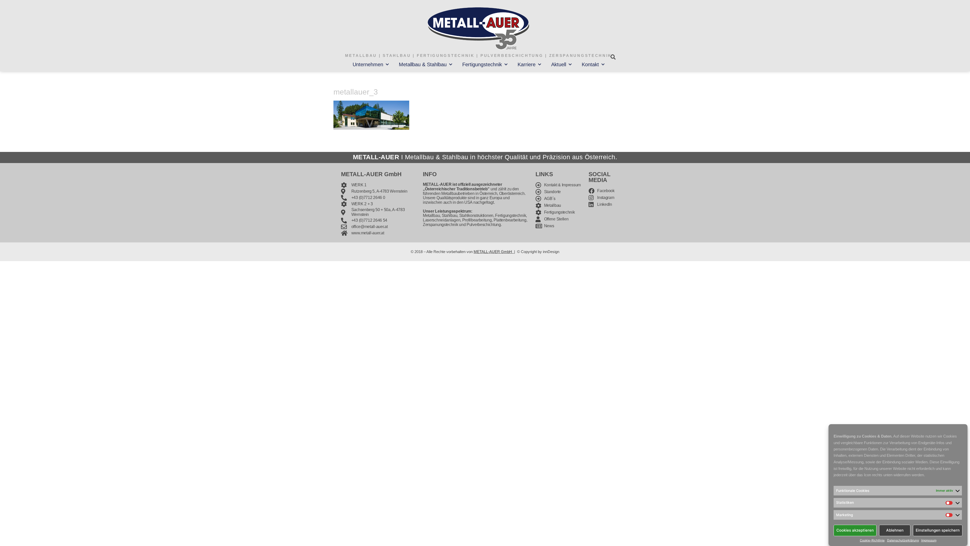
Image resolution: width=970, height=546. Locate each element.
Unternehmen (368, 64)
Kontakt (590, 64)
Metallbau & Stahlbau (423, 64)
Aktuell (558, 64)
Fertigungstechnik (482, 64)
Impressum (928, 540)
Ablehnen (895, 530)
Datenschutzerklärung (903, 540)
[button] (613, 57)
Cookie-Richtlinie (872, 540)
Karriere (527, 64)
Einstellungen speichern (938, 530)
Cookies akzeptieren (855, 530)
